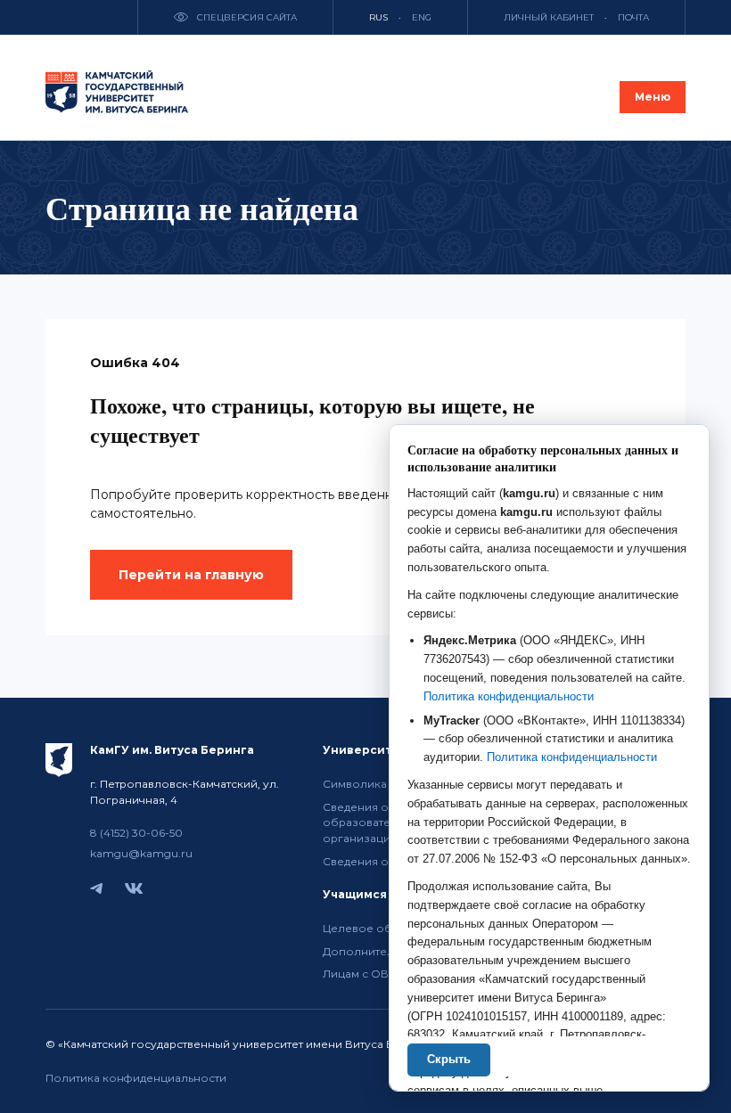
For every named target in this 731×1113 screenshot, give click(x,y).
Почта (633, 17)
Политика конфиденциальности (135, 1077)
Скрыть (449, 1059)
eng (421, 17)
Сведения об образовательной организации (374, 823)
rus (378, 17)
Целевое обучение (378, 928)
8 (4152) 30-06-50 (136, 832)
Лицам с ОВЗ (359, 973)
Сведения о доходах (380, 861)
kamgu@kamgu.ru (141, 853)
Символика (355, 783)
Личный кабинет (549, 17)
